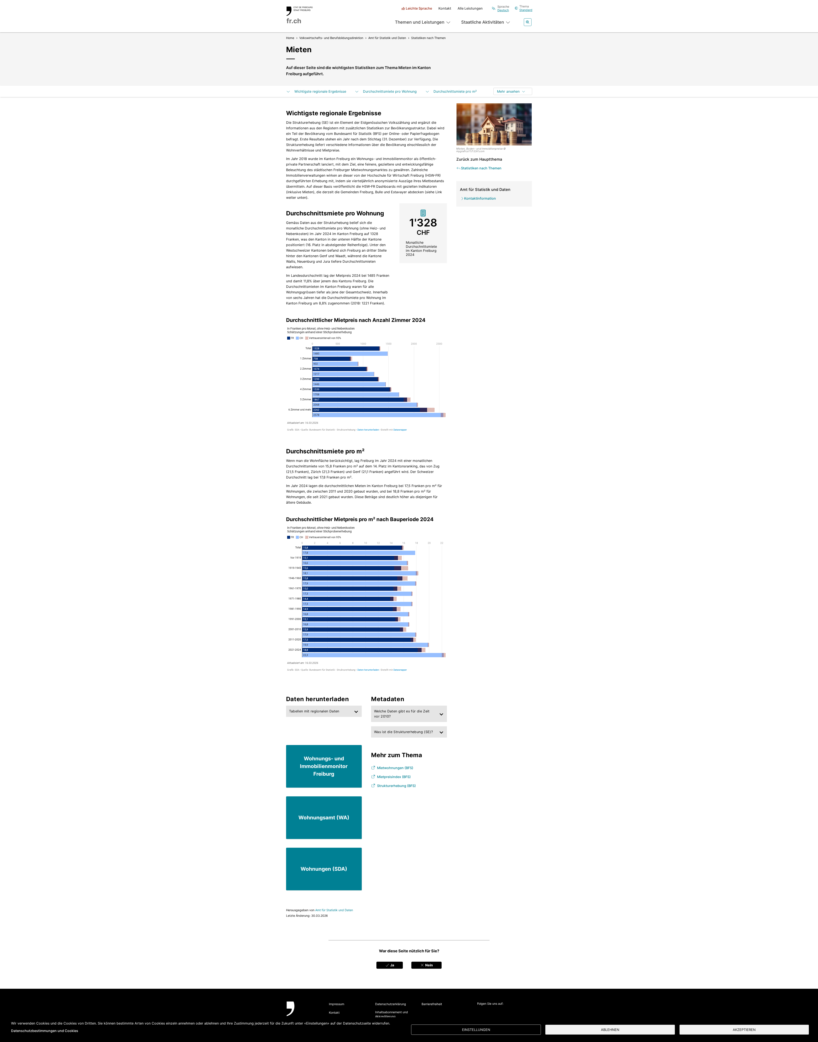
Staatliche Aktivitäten (482, 22)
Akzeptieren (744, 1030)
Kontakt (444, 8)
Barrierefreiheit (432, 1004)
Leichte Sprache (419, 8)
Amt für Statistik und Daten (334, 910)
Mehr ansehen (508, 91)
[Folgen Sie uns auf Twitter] (479, 1010)
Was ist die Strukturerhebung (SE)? (403, 732)
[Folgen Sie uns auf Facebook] (491, 1010)
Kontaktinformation (480, 198)
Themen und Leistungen (419, 22)
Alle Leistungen (470, 8)
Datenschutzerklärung (390, 1004)
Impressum (336, 1004)
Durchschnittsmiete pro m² (454, 91)
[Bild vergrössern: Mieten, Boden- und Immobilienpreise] (494, 124)
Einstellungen (476, 1030)
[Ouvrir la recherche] (527, 22)
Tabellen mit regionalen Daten (314, 711)
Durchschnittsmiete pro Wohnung (389, 91)
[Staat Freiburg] (303, 1014)
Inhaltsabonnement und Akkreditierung (391, 1014)
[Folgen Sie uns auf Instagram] (514, 1010)
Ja (391, 965)
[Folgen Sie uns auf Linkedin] (503, 1010)
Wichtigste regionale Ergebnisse (319, 91)
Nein (428, 965)
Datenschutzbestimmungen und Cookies (44, 1031)
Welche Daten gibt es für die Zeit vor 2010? (402, 713)
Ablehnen (610, 1030)
